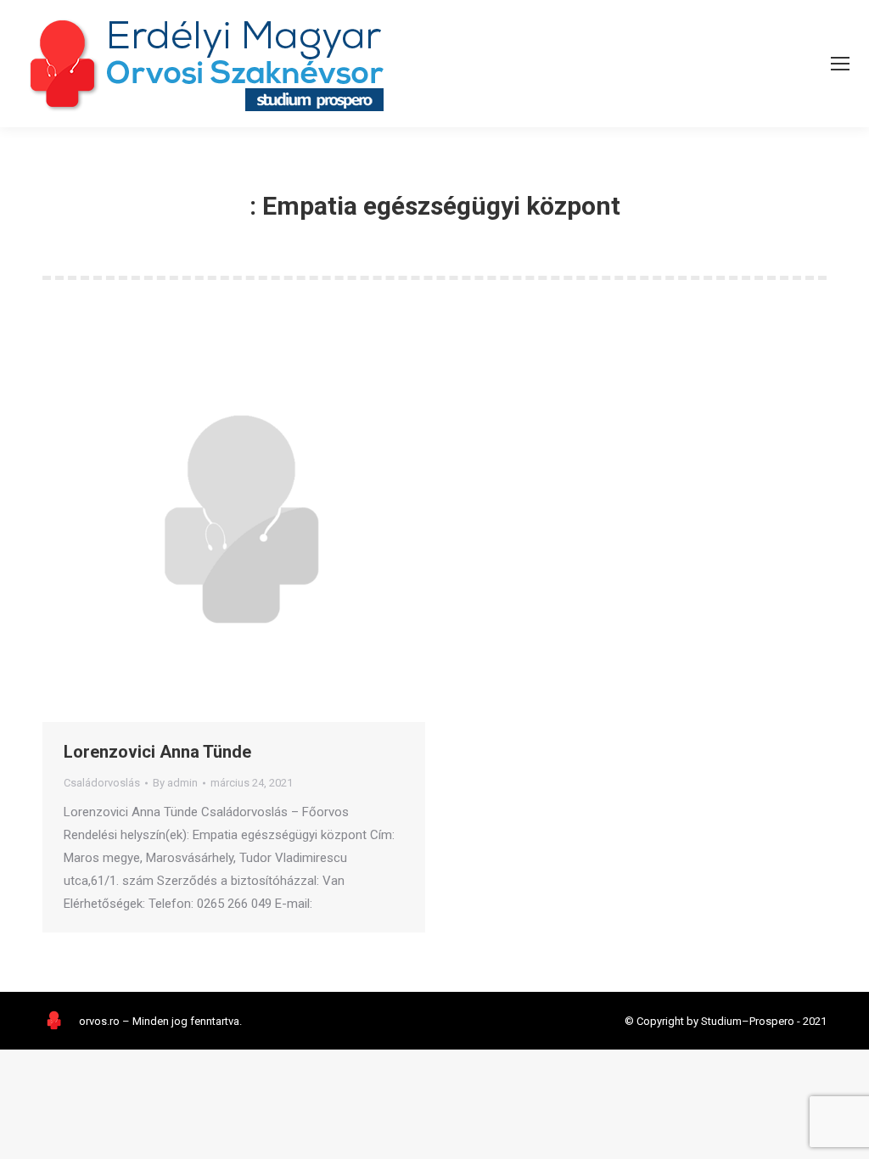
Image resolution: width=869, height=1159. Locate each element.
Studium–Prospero (747, 1021)
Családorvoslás (102, 782)
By (175, 782)
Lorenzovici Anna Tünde (157, 752)
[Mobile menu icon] (840, 64)
